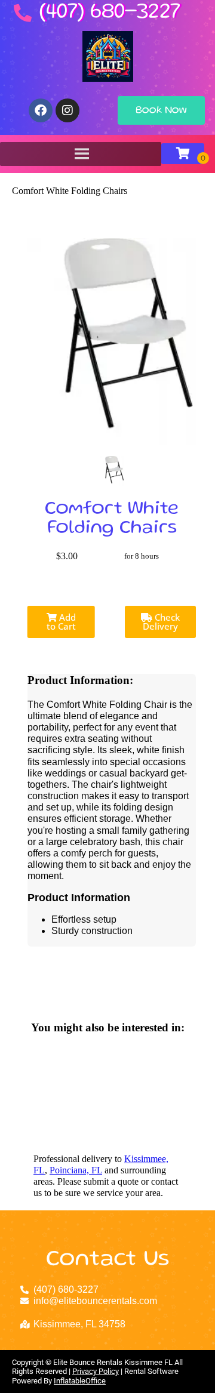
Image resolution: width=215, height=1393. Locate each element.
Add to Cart (61, 621)
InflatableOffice (80, 1380)
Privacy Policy (95, 1371)
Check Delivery (161, 621)
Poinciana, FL (76, 1170)
